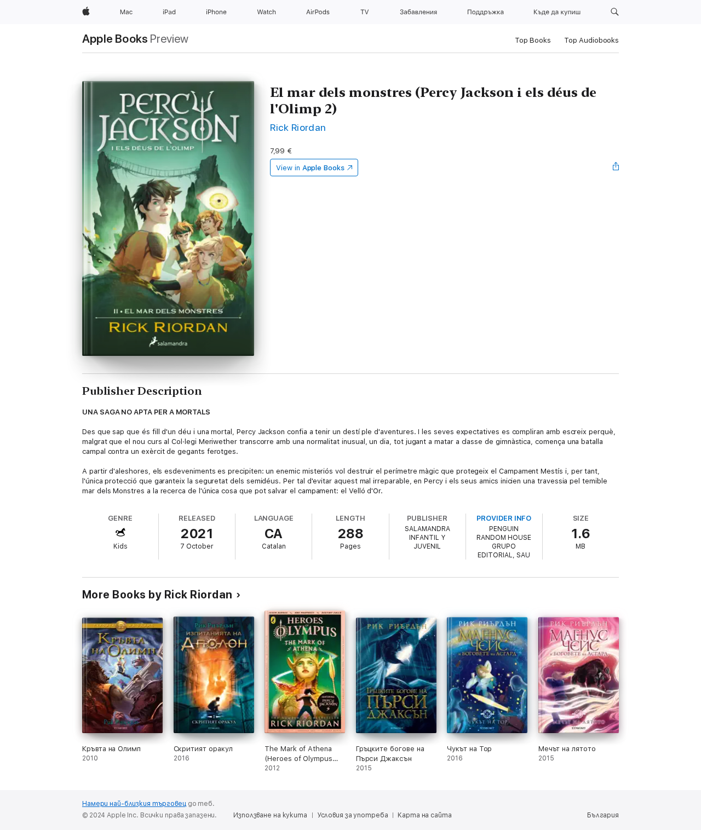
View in (310, 168)
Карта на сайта (424, 815)
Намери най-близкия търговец (134, 804)
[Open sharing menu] (616, 167)
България (603, 815)
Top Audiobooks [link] (591, 40)
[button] (614, 12)
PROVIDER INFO (503, 518)
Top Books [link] (533, 40)
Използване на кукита (270, 815)
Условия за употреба (352, 815)
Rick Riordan (298, 127)
